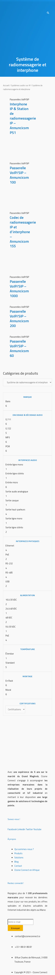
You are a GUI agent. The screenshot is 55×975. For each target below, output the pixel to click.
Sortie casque (12, 500)
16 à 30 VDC (11, 599)
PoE (7, 554)
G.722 (8, 428)
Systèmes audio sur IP (20, 85)
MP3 (8, 437)
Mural (8, 690)
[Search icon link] (48, 13)
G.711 (8, 419)
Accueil (6, 85)
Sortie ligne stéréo (14, 527)
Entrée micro (12, 482)
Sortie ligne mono (14, 518)
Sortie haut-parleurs (15, 509)
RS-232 (9, 563)
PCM (8, 446)
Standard (10, 662)
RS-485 (9, 572)
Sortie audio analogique (17, 491)
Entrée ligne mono (14, 464)
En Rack (9, 681)
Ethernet (10, 545)
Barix (8, 401)
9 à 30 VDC (11, 626)
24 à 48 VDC (11, 608)
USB (7, 581)
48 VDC (9, 617)
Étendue (10, 653)
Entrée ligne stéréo (15, 473)
